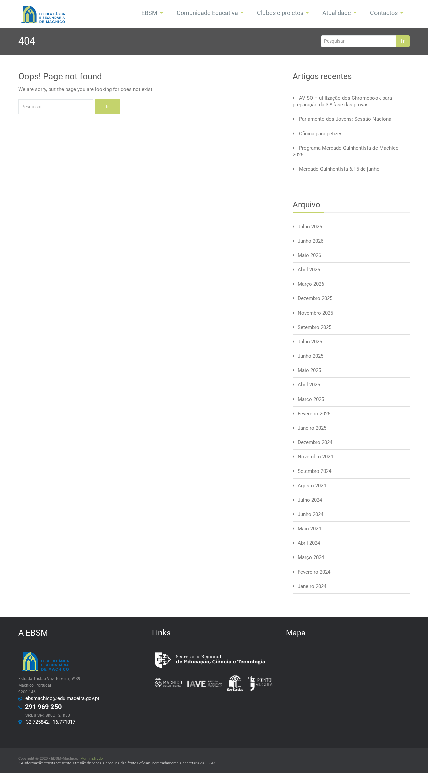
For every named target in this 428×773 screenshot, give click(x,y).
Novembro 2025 (315, 313)
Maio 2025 (309, 370)
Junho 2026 (310, 241)
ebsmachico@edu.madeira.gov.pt (61, 698)
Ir (403, 41)
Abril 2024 (309, 543)
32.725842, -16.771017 (49, 722)
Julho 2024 (310, 500)
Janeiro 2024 (312, 586)
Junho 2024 (310, 514)
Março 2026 (311, 284)
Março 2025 (311, 399)
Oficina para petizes (321, 134)
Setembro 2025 (314, 327)
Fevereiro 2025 (314, 414)
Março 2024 (311, 557)
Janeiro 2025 (312, 428)
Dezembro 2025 (315, 298)
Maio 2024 (309, 529)
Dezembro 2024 (315, 442)
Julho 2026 (310, 227)
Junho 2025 (310, 356)
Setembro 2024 (314, 471)
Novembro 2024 (315, 457)
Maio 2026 (309, 255)
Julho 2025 (310, 342)
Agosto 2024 (312, 486)
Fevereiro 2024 (314, 572)
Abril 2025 (309, 385)
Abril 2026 (309, 270)
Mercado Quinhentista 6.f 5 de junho (339, 169)
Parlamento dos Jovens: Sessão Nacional (346, 119)
